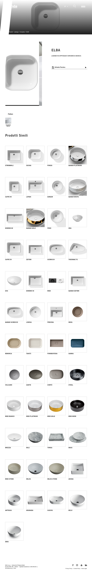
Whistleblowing (9, 568)
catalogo (16, 32)
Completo (22, 32)
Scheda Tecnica (60, 67)
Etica (15, 568)
